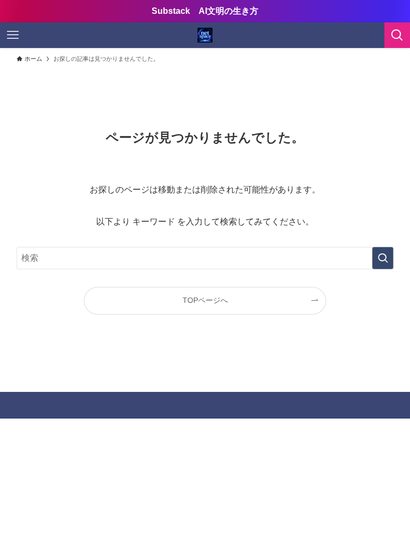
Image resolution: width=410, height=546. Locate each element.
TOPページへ (205, 300)
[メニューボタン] (13, 35)
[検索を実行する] (382, 258)
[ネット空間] (205, 35)
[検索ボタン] (397, 35)
